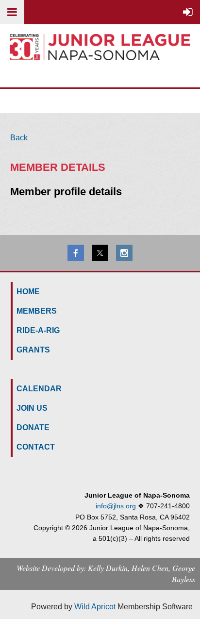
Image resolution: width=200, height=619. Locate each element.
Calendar (39, 389)
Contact (36, 447)
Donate (33, 427)
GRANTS (33, 350)
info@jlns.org (116, 506)
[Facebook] (75, 253)
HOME (28, 291)
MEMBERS (37, 311)
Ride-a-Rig (38, 330)
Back (19, 138)
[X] (100, 253)
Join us (32, 408)
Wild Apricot (95, 606)
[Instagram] (124, 253)
